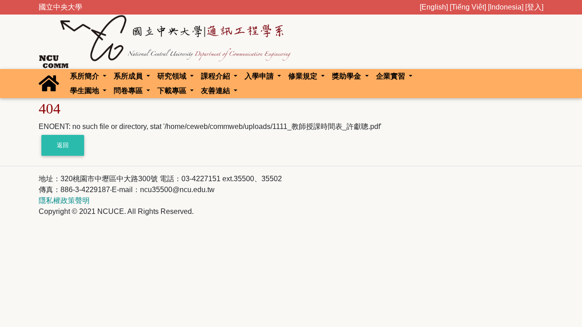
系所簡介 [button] (85, 76)
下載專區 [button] (172, 90)
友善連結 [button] (216, 90)
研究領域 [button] (172, 76)
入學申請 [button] (260, 76)
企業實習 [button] (391, 76)
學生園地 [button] (85, 90)
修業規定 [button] (303, 76)
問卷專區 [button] (129, 90)
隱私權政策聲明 (64, 200)
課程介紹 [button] (216, 76)
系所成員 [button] (129, 76)
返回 (63, 145)
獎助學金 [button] (347, 76)
